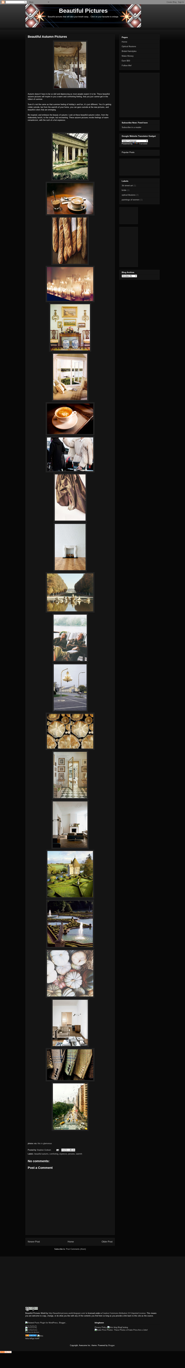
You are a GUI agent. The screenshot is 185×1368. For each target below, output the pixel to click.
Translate (143, 143)
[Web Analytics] (6, 1352)
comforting (53, 1154)
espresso (63, 1154)
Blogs (26, 1332)
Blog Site (34, 1326)
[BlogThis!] (65, 1150)
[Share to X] (68, 1150)
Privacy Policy (101, 1327)
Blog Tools (30, 1332)
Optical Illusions (129, 46)
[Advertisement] (78, 28)
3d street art (127, 185)
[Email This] (62, 1150)
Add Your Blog (28, 1326)
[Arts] (40, 1336)
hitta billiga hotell (32, 1338)
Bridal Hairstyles (129, 51)
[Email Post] (57, 1150)
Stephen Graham (44, 1150)
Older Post (107, 1241)
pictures (71, 1154)
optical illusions (128, 195)
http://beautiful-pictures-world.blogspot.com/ (67, 1313)
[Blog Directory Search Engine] (31, 1330)
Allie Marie (36, 1332)
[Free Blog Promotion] (31, 1327)
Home (71, 1241)
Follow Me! (127, 65)
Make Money (128, 56)
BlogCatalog (123, 1327)
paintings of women (130, 199)
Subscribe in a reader (131, 127)
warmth (79, 1154)
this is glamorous (45, 1143)
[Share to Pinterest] (73, 1150)
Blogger (111, 1345)
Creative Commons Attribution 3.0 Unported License (124, 1313)
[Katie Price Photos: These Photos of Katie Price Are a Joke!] (121, 1330)
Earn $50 (126, 61)
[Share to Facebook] (71, 1150)
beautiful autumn (41, 1154)
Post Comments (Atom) (76, 1249)
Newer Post (34, 1241)
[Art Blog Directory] (31, 1336)
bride (124, 190)
